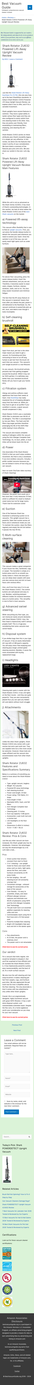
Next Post (17, 1030)
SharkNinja (14, 398)
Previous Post (17, 1025)
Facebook (17, 1366)
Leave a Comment (16, 59)
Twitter (17, 1371)
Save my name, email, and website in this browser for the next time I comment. (15, 1103)
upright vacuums (16, 230)
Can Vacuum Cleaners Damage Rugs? (16, 1201)
